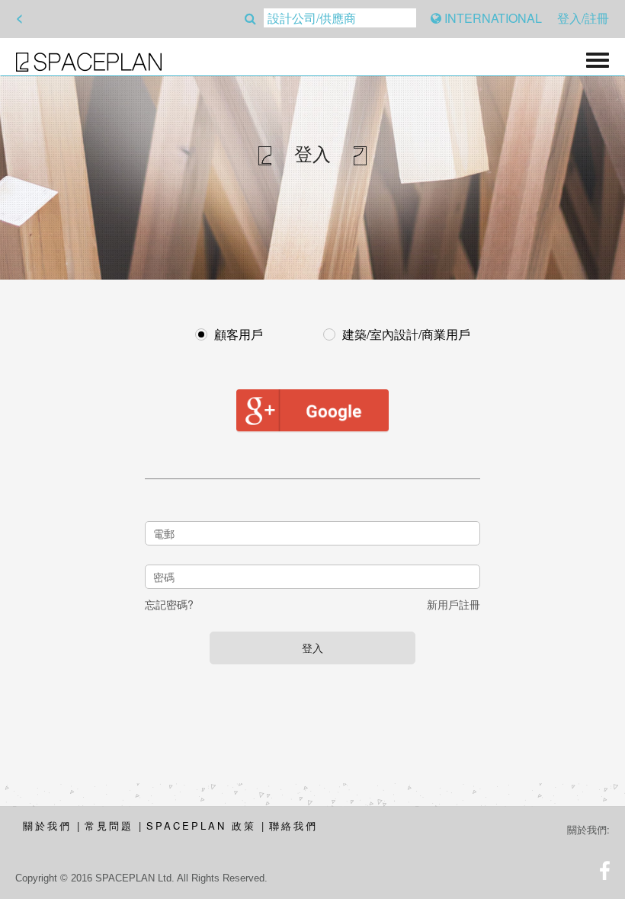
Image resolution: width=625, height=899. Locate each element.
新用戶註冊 (453, 604)
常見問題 (109, 825)
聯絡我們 (293, 825)
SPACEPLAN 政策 (201, 825)
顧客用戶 (238, 334)
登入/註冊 (583, 18)
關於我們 (47, 825)
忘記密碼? (169, 604)
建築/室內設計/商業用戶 (406, 334)
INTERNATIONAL (491, 18)
